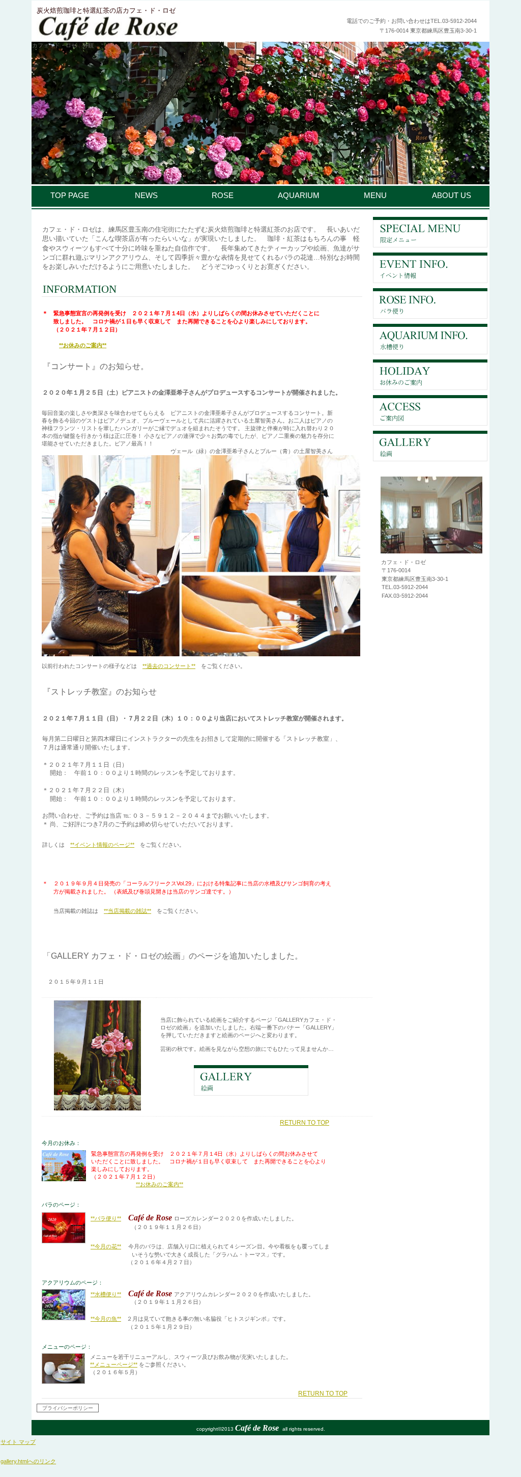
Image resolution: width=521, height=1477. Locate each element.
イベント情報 (430, 268)
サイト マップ (18, 1442)
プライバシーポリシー (67, 1408)
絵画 (430, 446)
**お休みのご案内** (82, 345)
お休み (430, 374)
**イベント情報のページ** (102, 845)
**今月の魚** (106, 1319)
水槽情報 (430, 339)
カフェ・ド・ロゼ (161, 29)
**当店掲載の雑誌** (127, 911)
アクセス (430, 410)
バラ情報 (430, 303)
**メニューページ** (113, 1364)
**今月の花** (106, 1246)
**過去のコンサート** (168, 666)
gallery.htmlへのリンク (28, 1461)
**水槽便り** (106, 1294)
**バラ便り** (106, 1218)
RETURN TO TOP (304, 1122)
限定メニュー (430, 232)
